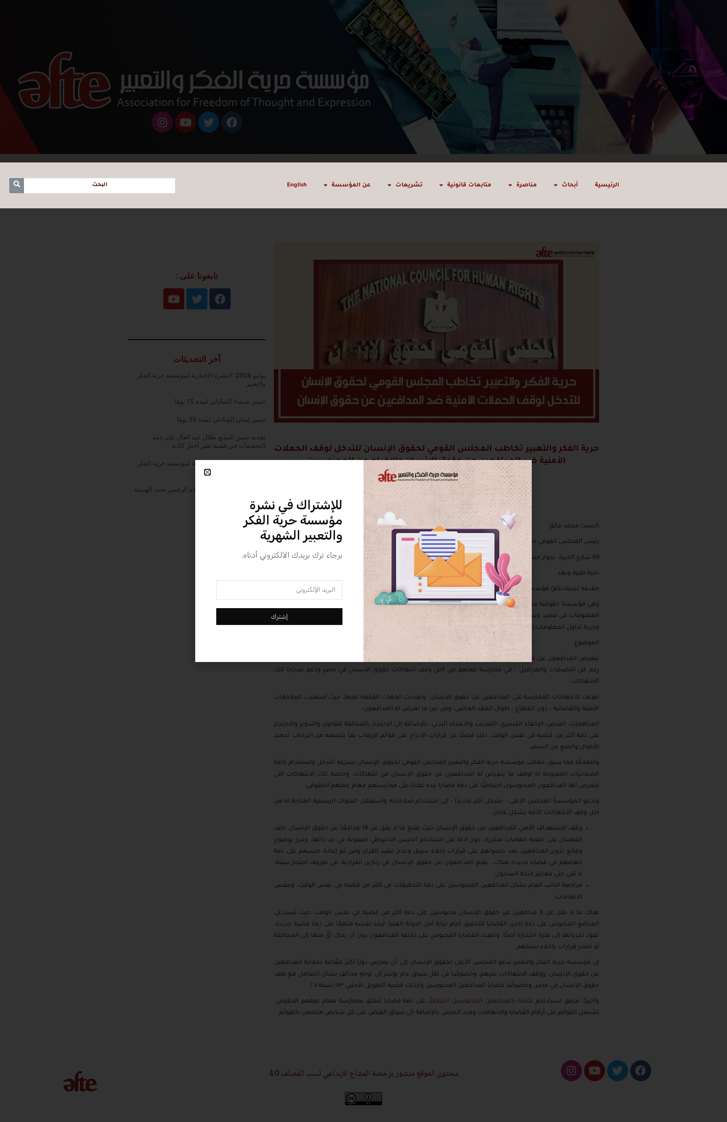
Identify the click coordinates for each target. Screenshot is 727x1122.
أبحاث (570, 185)
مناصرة (526, 185)
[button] (207, 472)
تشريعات (408, 185)
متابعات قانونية (469, 185)
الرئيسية (607, 185)
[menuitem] (297, 185)
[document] (363, 561)
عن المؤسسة (351, 185)
